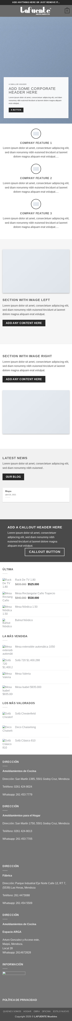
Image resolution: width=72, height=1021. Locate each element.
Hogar (27, 1011)
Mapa (8, 491)
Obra (37, 1011)
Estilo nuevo (61, 1011)
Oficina (46, 1011)
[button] (5, 11)
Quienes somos (12, 1011)
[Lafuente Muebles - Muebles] (36, 11)
